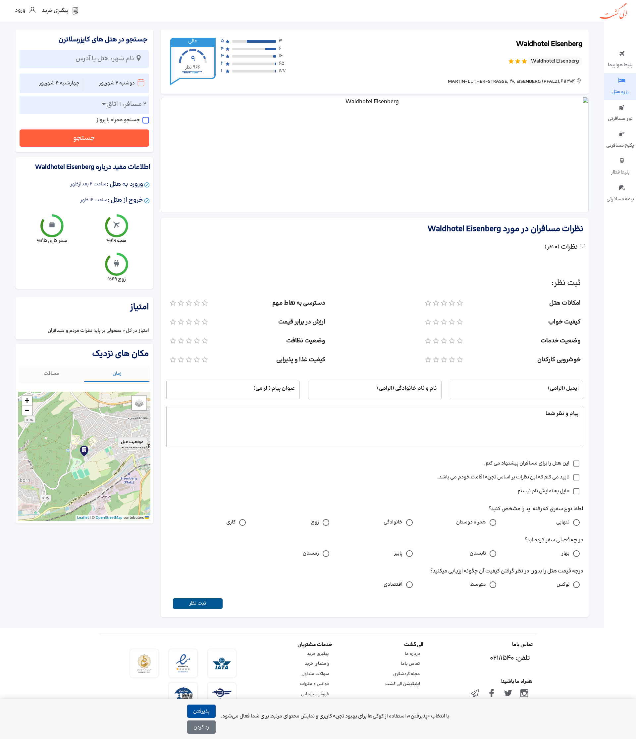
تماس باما (410, 664)
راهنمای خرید (317, 664)
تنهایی (562, 522)
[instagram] (524, 694)
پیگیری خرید (318, 654)
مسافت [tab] (51, 373)
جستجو (84, 138)
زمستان (311, 553)
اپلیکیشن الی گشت (402, 684)
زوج (315, 522)
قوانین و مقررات (314, 684)
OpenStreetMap (109, 518)
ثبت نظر (197, 603)
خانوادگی (393, 522)
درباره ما (412, 654)
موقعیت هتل (132, 442)
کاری (231, 522)
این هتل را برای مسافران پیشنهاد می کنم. (526, 463)
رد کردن (201, 727)
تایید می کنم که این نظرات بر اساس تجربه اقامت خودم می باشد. (503, 477)
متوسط (478, 584)
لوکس (562, 584)
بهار (565, 553)
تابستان (478, 553)
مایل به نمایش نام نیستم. (542, 491)
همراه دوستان (471, 522)
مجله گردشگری (406, 674)
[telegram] (475, 694)
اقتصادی (393, 584)
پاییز (398, 553)
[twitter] (508, 694)
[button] (84, 451)
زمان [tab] (117, 373)
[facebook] (491, 694)
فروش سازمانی (315, 694)
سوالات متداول (315, 674)
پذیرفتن (201, 711)
